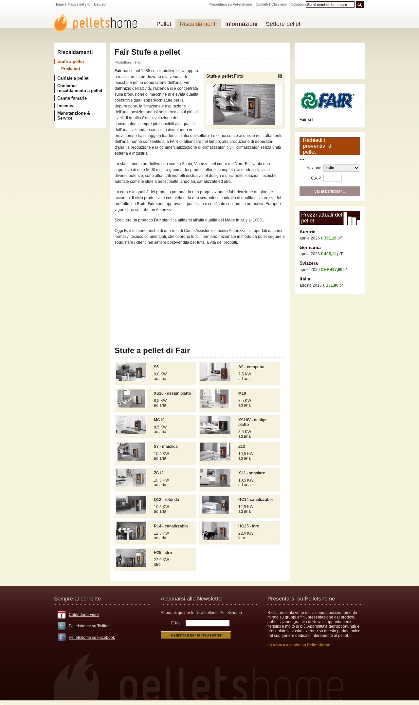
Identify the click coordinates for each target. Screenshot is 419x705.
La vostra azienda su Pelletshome (298, 645)
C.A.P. (316, 178)
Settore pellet (283, 24)
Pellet (163, 24)
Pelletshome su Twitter (89, 626)
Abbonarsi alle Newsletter (192, 599)
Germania (310, 247)
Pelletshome (99, 22)
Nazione (313, 168)
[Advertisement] (200, 296)
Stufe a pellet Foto (224, 76)
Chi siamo (279, 4)
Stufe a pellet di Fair (152, 350)
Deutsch (100, 4)
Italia (305, 278)
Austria (308, 231)
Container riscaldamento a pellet (79, 88)
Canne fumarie (72, 98)
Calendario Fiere (84, 614)
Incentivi (66, 105)
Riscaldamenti (75, 52)
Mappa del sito (78, 4)
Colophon (298, 4)
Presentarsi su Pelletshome (230, 4)
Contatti (262, 4)
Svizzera (309, 263)
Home (59, 4)
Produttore (123, 62)
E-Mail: (177, 623)
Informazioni (241, 24)
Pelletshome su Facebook (92, 637)
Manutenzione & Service (73, 116)
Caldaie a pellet (72, 78)
